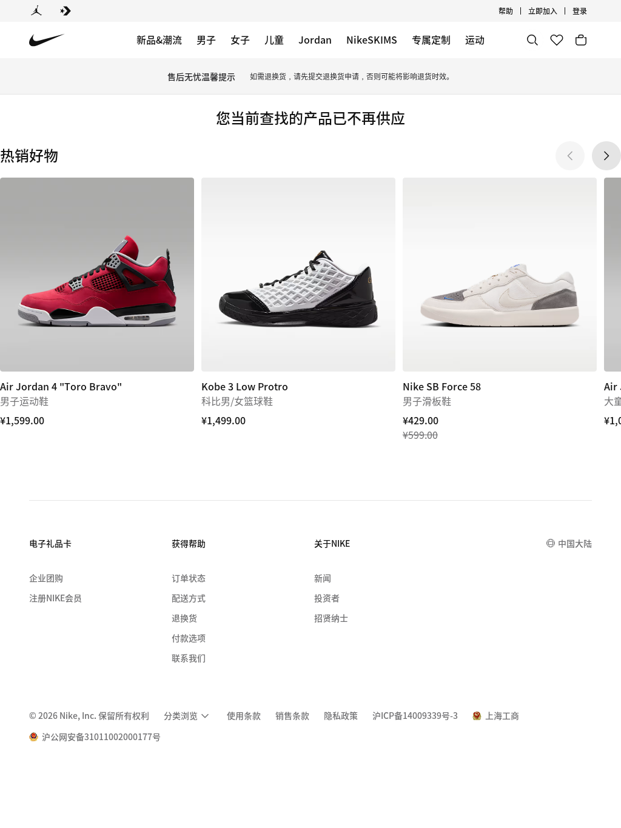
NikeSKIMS (371, 39)
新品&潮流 (159, 39)
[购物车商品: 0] (581, 40)
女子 (240, 39)
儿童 (274, 39)
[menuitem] (516, 11)
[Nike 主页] (47, 40)
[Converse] (65, 11)
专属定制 (431, 39)
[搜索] (532, 40)
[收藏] (557, 40)
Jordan (315, 39)
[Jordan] (36, 11)
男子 (206, 39)
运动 (475, 39)
